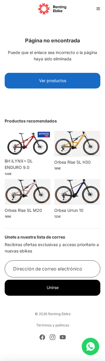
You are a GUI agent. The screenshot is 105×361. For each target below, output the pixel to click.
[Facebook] (42, 337)
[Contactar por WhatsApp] (90, 346)
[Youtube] (62, 337)
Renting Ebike (59, 314)
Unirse (53, 287)
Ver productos (52, 80)
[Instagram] (52, 337)
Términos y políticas (52, 325)
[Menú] (98, 8)
